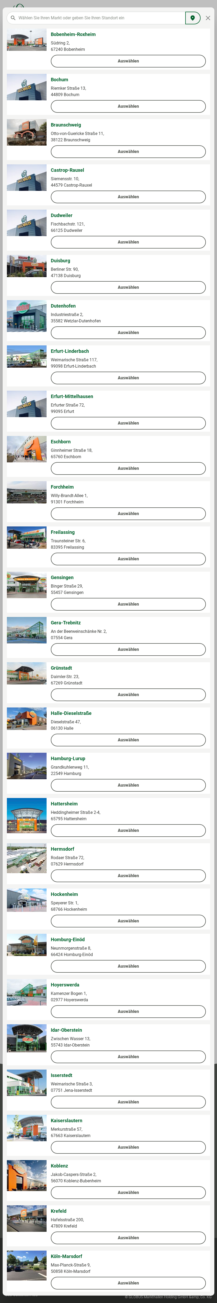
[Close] (208, 18)
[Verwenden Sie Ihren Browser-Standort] (193, 18)
